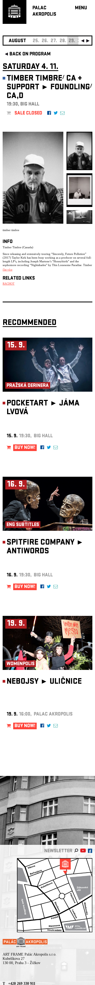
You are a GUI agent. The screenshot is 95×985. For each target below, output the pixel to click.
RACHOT (9, 283)
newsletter (58, 851)
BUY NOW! (25, 448)
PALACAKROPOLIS (44, 11)
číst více (7, 269)
